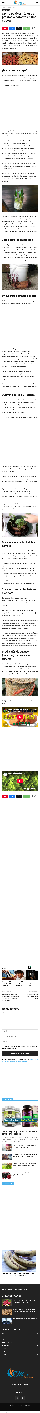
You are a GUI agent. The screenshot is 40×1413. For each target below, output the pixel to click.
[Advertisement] (20, 109)
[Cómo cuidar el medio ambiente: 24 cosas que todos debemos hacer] (7, 1166)
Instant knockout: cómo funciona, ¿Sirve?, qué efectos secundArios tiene (24, 1175)
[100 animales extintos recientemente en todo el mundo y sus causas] (7, 1157)
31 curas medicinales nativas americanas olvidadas (31, 996)
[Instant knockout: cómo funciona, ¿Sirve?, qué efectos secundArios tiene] (7, 1175)
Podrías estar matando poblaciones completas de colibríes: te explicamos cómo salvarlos (10, 997)
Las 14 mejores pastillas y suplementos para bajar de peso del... (20, 1132)
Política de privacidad (24, 1405)
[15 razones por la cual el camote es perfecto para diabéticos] (7, 1302)
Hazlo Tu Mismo (11, 7)
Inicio (3, 7)
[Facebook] (17, 1398)
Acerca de (13, 1405)
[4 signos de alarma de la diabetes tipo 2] (7, 1321)
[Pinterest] (23, 1398)
